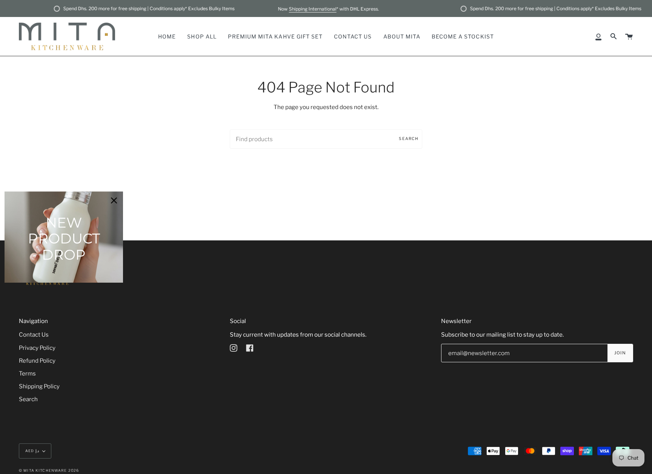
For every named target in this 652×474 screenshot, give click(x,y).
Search (408, 138)
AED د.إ (32, 451)
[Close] (114, 200)
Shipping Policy (39, 386)
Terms (27, 373)
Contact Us (34, 334)
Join (620, 353)
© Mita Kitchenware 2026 (49, 470)
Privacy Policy (37, 347)
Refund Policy (37, 360)
